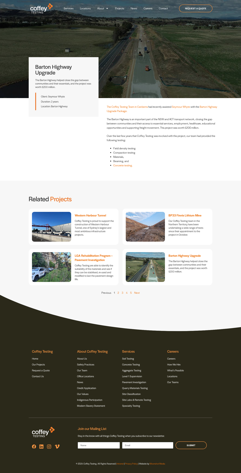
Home (35, 358)
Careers (148, 8)
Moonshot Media (157, 463)
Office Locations (85, 376)
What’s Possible (175, 370)
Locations (85, 8)
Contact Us (38, 376)
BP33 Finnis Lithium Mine (185, 215)
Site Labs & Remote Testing (136, 399)
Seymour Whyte (181, 107)
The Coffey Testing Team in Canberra (127, 107)
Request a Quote (41, 370)
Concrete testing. (122, 165)
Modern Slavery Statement (91, 405)
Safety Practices (85, 364)
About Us (82, 358)
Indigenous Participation (89, 399)
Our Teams (173, 382)
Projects (119, 8)
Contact (163, 8)
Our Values (83, 394)
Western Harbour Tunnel (90, 215)
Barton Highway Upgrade (185, 255)
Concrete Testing (131, 364)
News (134, 8)
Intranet (120, 463)
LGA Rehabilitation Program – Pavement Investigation (93, 257)
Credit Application (86, 388)
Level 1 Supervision (132, 376)
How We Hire (174, 364)
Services (68, 8)
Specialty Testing (131, 405)
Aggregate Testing (131, 370)
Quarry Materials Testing (135, 388)
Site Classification (131, 394)
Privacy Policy (131, 463)
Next (137, 293)
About (100, 8)
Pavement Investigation (134, 382)
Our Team (82, 370)
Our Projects (38, 364)
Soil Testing (128, 358)
